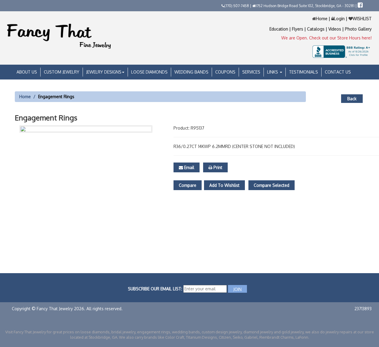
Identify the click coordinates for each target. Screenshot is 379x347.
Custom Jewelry (61, 71)
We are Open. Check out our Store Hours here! (326, 37)
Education (279, 28)
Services (251, 71)
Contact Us (338, 71)
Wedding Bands (191, 71)
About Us (27, 71)
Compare (187, 185)
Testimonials (303, 71)
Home (322, 18)
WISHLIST (362, 18)
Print (217, 167)
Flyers (298, 28)
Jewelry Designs (103, 71)
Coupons (225, 71)
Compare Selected (271, 185)
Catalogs (316, 28)
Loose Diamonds (149, 71)
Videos (335, 28)
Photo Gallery (358, 28)
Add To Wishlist (224, 185)
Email (188, 167)
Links (273, 71)
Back (351, 98)
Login (339, 18)
